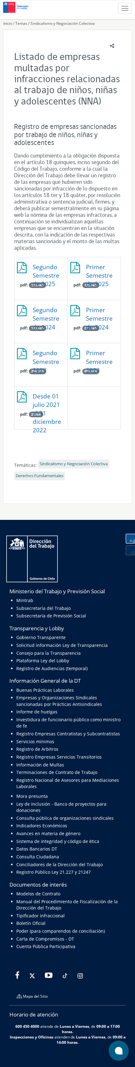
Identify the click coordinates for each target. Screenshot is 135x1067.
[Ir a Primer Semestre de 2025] (94, 270)
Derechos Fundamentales (39, 475)
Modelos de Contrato (38, 894)
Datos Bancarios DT (36, 849)
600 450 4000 (27, 1026)
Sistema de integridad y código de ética (57, 841)
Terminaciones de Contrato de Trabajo (56, 772)
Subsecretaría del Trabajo (43, 608)
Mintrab (24, 600)
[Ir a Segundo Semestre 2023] (41, 356)
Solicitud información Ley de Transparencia (62, 645)
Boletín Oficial (31, 923)
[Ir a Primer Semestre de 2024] (94, 313)
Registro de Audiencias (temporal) (52, 668)
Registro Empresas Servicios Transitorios (59, 757)
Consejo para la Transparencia (48, 653)
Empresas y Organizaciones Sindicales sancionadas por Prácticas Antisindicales (59, 701)
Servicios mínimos (35, 741)
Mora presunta (32, 796)
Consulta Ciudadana (37, 857)
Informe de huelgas (36, 712)
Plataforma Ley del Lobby (42, 661)
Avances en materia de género (48, 833)
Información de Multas (40, 765)
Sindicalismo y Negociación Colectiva (62, 23)
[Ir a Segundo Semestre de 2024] (41, 313)
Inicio (7, 23)
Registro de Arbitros (37, 749)
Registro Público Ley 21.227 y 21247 (53, 872)
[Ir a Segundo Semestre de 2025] (41, 270)
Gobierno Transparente (41, 637)
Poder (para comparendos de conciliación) (60, 931)
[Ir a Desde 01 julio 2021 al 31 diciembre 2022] (41, 399)
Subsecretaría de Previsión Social (51, 616)
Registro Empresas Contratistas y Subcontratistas (68, 734)
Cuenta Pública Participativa (45, 946)
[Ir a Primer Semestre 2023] (94, 356)
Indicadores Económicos (41, 826)
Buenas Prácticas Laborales (45, 690)
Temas (21, 23)
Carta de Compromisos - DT (45, 939)
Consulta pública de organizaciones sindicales (65, 818)
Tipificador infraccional (40, 916)
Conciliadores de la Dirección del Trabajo (59, 864)
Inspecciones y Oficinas (31, 1036)
